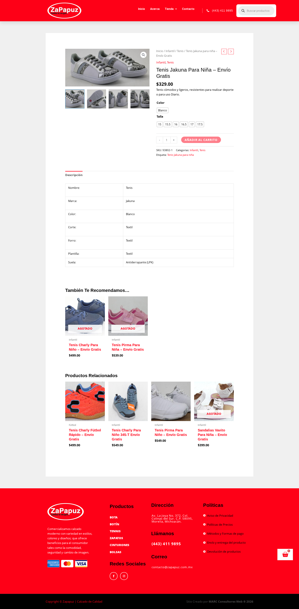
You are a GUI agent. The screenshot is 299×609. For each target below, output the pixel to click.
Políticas (213, 505)
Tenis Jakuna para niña (180, 154)
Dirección (162, 505)
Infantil (170, 51)
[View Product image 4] (140, 98)
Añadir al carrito (201, 140)
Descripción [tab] (74, 175)
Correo (159, 556)
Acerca (155, 9)
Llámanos (162, 533)
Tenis (180, 51)
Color (161, 103)
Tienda (169, 9)
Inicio (141, 9)
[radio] (162, 110)
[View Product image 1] (74, 98)
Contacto (188, 9)
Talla (160, 116)
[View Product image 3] (118, 98)
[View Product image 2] (96, 98)
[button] (143, 55)
